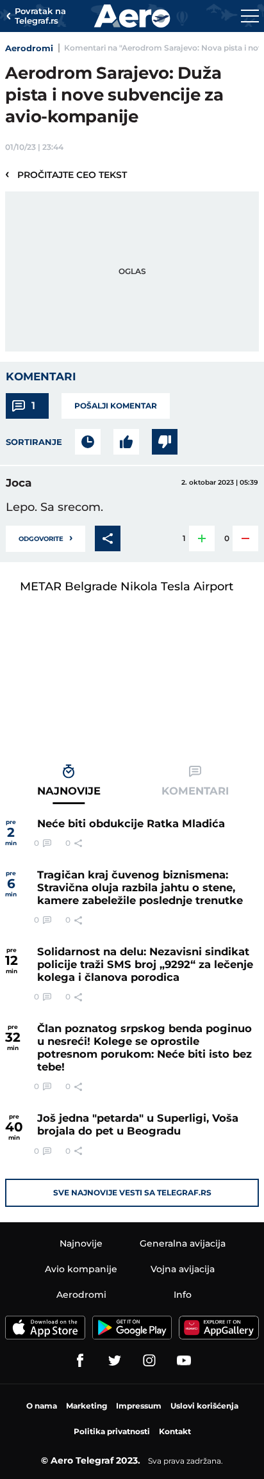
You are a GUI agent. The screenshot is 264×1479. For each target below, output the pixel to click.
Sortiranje (34, 442)
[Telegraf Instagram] (149, 1360)
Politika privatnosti (112, 1431)
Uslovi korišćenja (204, 1405)
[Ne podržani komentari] (164, 442)
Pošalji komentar (115, 405)
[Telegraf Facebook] (80, 1360)
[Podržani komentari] (126, 442)
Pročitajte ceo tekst (66, 174)
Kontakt (175, 1431)
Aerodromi (29, 48)
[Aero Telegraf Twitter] (115, 1360)
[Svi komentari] (88, 442)
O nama (41, 1405)
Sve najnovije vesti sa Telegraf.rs (132, 1192)
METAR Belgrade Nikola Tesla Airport (126, 586)
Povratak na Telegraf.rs (40, 16)
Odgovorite (45, 537)
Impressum (138, 1405)
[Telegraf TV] (184, 1360)
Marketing (86, 1405)
